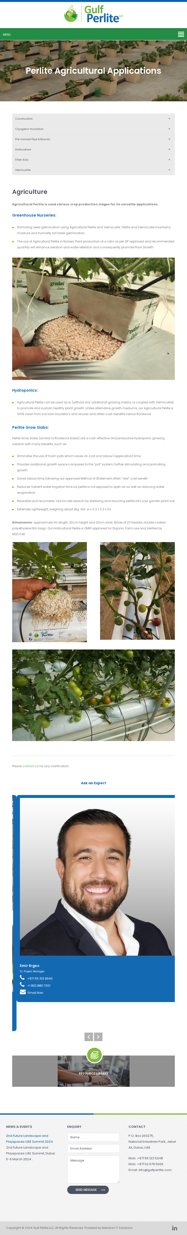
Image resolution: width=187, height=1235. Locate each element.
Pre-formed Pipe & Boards (32, 139)
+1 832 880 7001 (34, 986)
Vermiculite (22, 170)
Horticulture (23, 149)
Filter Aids (21, 160)
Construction (24, 119)
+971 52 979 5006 (150, 1164)
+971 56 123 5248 (150, 1158)
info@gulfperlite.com (155, 1170)
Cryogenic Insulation (29, 129)
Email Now (31, 993)
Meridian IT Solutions (117, 1228)
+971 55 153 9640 (35, 978)
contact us (30, 766)
